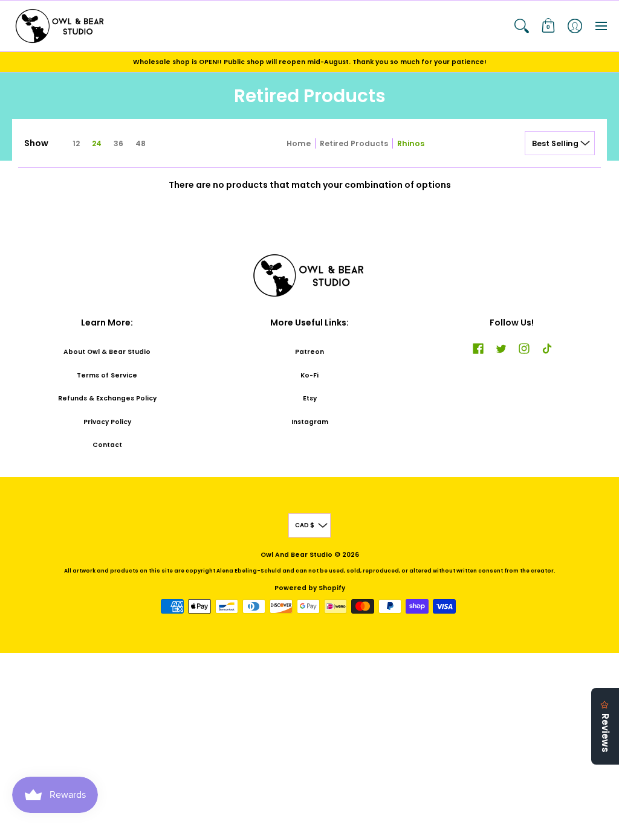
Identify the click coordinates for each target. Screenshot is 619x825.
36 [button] (118, 143)
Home (299, 143)
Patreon (309, 351)
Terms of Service (107, 375)
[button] (521, 26)
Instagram (309, 421)
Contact (107, 444)
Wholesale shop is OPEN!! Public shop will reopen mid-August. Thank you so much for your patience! (310, 61)
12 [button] (76, 143)
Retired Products (354, 143)
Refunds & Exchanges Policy (107, 398)
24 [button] (97, 143)
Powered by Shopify (309, 587)
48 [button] (140, 143)
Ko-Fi (309, 375)
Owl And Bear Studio (296, 554)
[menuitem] (521, 26)
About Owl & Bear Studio (107, 351)
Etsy (310, 398)
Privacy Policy (107, 421)
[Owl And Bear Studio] (60, 26)
